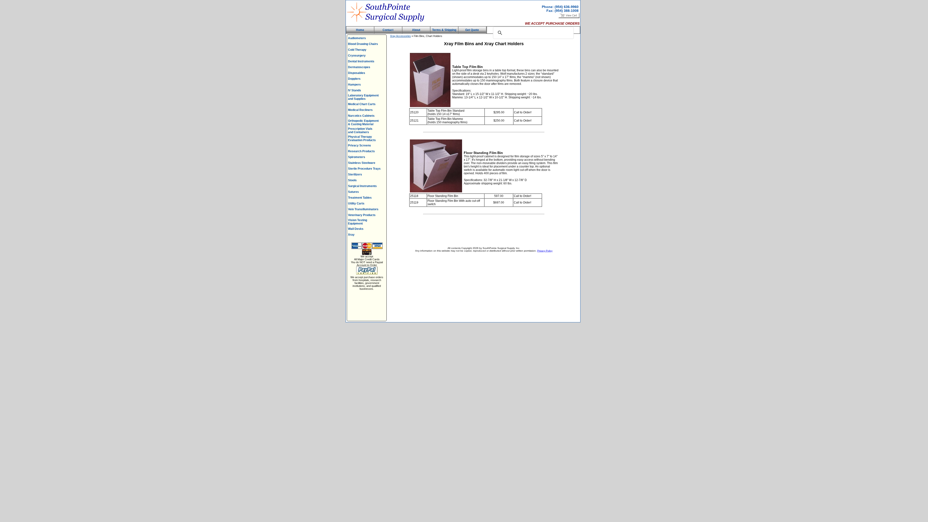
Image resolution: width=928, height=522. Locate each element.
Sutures (353, 192)
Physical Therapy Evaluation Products (362, 138)
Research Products (361, 151)
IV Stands (354, 90)
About (416, 30)
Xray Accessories (400, 36)
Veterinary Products (362, 215)
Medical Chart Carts (362, 104)
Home (360, 30)
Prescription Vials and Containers (360, 130)
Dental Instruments (361, 61)
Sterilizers (355, 174)
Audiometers (357, 38)
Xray (351, 234)
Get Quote (472, 30)
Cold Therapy (357, 49)
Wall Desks (355, 229)
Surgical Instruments (362, 186)
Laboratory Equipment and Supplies (363, 97)
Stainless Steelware (361, 163)
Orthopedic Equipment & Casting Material (363, 122)
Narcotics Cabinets (361, 115)
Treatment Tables (360, 197)
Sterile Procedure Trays (364, 168)
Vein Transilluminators (363, 209)
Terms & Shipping (444, 30)
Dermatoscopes (359, 67)
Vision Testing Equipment (357, 221)
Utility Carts (356, 203)
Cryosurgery (357, 55)
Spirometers (356, 157)
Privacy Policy (544, 250)
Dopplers (354, 78)
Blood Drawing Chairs (363, 44)
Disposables (356, 73)
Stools (352, 180)
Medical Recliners (360, 110)
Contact (388, 30)
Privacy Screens (359, 145)
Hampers (354, 84)
